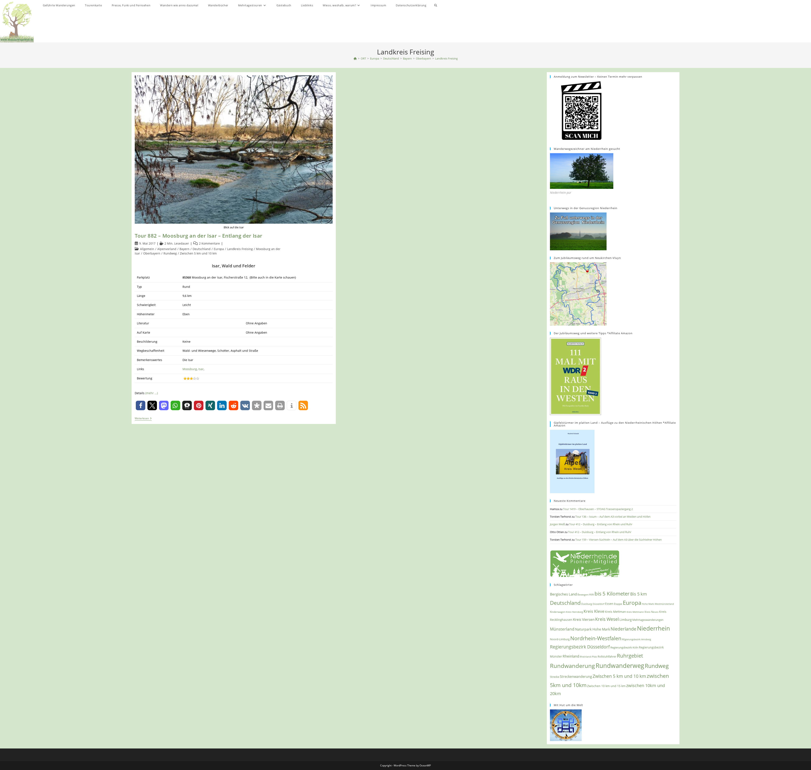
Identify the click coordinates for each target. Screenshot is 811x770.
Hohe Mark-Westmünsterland (658, 603)
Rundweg (170, 253)
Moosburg (189, 369)
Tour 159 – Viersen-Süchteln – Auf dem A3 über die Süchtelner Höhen (618, 539)
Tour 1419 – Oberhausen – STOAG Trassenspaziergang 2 (598, 509)
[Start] (355, 58)
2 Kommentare (209, 243)
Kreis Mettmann (635, 611)
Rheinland (571, 656)
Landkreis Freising (446, 58)
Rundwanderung (572, 666)
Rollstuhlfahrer (607, 656)
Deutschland (202, 249)
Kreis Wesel (607, 619)
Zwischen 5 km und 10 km (198, 253)
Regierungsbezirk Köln (624, 647)
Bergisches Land (563, 594)
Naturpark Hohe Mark (592, 629)
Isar (201, 369)
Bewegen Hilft (585, 594)
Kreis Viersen (584, 619)
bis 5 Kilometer (612, 593)
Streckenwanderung (576, 676)
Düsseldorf (598, 603)
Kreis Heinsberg (574, 611)
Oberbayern (151, 253)
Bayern (184, 249)
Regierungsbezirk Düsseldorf (580, 647)
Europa (219, 249)
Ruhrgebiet (630, 655)
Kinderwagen (557, 611)
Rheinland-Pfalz (588, 656)
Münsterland (562, 629)
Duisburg (586, 603)
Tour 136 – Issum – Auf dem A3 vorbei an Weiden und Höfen (612, 516)
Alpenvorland (166, 249)
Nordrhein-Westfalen (595, 638)
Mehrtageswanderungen (647, 620)
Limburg (625, 619)
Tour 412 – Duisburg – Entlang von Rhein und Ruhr (600, 524)
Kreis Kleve (594, 611)
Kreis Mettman (615, 612)
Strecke (554, 677)
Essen (609, 604)
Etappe (618, 604)
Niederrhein (653, 628)
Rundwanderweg (620, 665)
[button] (140, 405)
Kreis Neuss (652, 611)
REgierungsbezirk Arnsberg (636, 639)
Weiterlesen (143, 419)
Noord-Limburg (560, 639)
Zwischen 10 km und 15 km (606, 686)
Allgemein (147, 249)
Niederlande (623, 629)
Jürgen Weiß (557, 524)
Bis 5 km (638, 594)
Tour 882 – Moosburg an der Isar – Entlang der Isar (198, 235)
